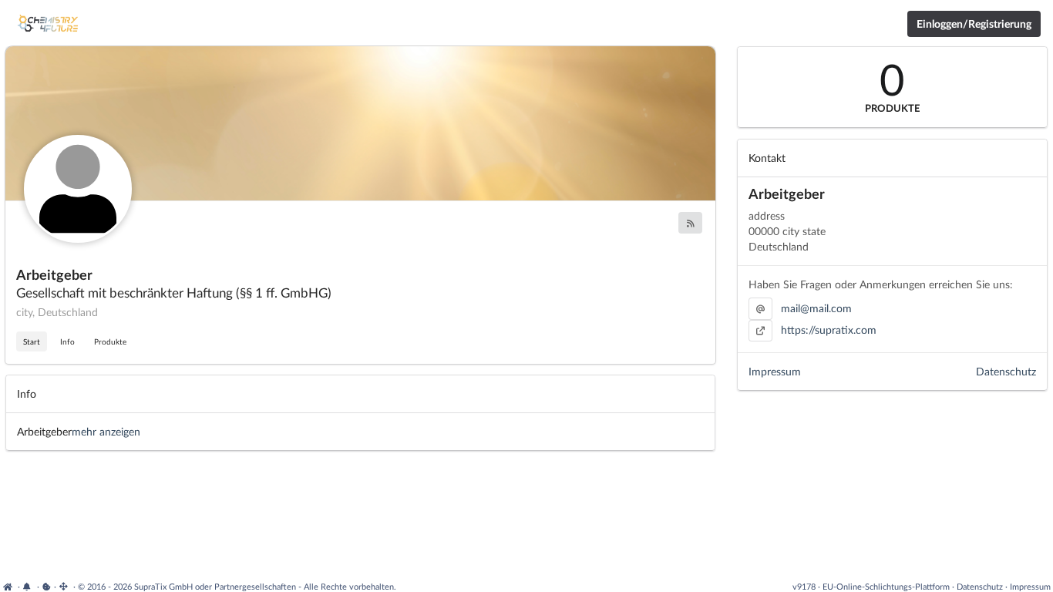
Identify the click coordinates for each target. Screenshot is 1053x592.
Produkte (110, 341)
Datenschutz (1006, 371)
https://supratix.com (828, 329)
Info (67, 341)
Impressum (775, 371)
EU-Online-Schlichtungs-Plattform (886, 586)
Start (31, 341)
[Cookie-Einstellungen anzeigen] (47, 586)
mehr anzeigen (106, 431)
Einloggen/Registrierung (974, 23)
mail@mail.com (816, 307)
